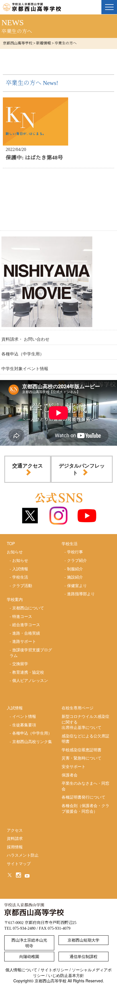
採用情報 (15, 847)
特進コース (22, 616)
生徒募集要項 (24, 724)
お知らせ (20, 560)
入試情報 (20, 568)
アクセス (15, 830)
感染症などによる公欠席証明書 (85, 738)
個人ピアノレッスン (30, 680)
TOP (11, 543)
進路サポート (24, 641)
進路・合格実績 (26, 633)
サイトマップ (19, 863)
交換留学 (20, 663)
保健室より (77, 585)
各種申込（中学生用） (22, 354)
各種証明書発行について (83, 797)
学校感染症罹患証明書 (81, 749)
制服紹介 (75, 568)
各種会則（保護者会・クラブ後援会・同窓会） (85, 808)
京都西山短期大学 (83, 940)
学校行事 (75, 551)
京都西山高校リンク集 (32, 741)
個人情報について (21, 969)
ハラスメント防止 (23, 855)
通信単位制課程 (83, 956)
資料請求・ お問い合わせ (25, 339)
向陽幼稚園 (29, 956)
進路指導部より (81, 593)
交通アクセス (27, 465)
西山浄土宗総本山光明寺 (29, 942)
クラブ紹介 (77, 560)
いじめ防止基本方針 (66, 975)
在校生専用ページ (77, 707)
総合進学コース (26, 624)
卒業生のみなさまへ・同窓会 (85, 785)
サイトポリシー (54, 969)
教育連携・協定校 (28, 672)
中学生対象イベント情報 (24, 368)
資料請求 (15, 838)
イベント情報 (24, 716)
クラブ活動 (22, 585)
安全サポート (73, 766)
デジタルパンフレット (82, 469)
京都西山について (28, 608)
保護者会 (70, 775)
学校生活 (20, 577)
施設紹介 (75, 577)
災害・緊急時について (81, 758)
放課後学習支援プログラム (31, 652)
